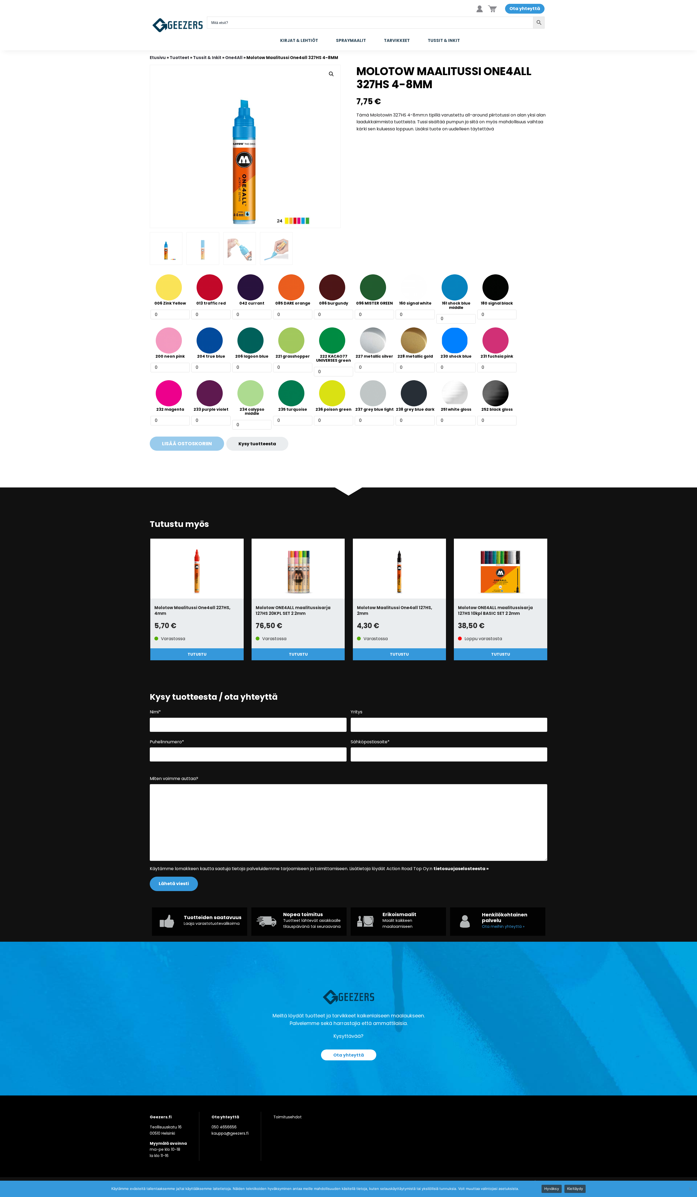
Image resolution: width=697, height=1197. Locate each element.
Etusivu (158, 57)
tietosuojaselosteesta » (461, 868)
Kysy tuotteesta (257, 444)
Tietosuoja (529, 1188)
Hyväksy (551, 1188)
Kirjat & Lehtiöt (299, 40)
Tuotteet (179, 57)
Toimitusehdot (287, 1117)
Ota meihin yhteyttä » (503, 926)
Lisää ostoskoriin (187, 443)
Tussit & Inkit (444, 40)
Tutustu (197, 654)
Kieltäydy (575, 1188)
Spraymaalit (351, 40)
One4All (234, 57)
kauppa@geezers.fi (230, 1133)
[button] (331, 74)
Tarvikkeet (397, 40)
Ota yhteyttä (524, 8)
